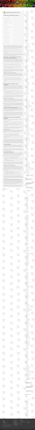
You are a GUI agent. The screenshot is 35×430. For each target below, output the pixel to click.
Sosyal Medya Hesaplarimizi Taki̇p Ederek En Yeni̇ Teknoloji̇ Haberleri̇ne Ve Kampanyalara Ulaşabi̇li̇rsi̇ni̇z (8, 22)
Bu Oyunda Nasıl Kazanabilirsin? (7, 36)
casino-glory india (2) (28, 107)
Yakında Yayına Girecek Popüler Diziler (7, 26)
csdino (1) (27, 109)
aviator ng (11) (27, 88)
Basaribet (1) (27, 91)
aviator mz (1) (27, 87)
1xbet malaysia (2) (27, 58)
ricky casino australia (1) (28, 156)
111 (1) (26, 38)
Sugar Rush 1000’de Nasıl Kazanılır (7, 32)
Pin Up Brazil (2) (27, 143)
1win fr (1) (27, 251)
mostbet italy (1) (27, 128)
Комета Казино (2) (27, 172)
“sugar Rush (5, 29)
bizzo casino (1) (27, 94)
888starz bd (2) (27, 71)
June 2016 (27, 210)
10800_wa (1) (27, 238)
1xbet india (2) (27, 55)
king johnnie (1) (27, 321)
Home (3, 2)
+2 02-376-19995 (16, 423)
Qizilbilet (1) (27, 355)
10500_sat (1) (27, 25)
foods (26, 398)
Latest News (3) (27, 322)
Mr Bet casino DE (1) (28, 336)
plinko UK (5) (27, 352)
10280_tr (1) (27, 21)
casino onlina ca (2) (27, 305)
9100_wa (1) (27, 72)
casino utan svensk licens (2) (28, 105)
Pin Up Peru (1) (27, 144)
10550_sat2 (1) (27, 233)
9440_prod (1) (27, 74)
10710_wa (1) (27, 236)
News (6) (27, 339)
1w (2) (26, 42)
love (26, 196)
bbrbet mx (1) (27, 93)
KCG (13, 429)
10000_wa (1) (27, 218)
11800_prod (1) (27, 40)
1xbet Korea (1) (27, 56)
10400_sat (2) (27, 24)
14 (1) (26, 41)
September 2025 (27, 199)
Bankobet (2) (27, 90)
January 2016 (27, 212)
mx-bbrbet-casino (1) (28, 338)
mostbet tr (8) (27, 335)
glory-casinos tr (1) (27, 318)
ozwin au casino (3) (27, 140)
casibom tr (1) (27, 302)
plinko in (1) (27, 351)
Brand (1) (27, 301)
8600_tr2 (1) (27, 70)
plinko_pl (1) (27, 353)
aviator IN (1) (27, 288)
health (32, 398)
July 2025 (27, 405)
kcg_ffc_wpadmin (7, 13)
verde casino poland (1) (28, 371)
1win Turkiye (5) (27, 254)
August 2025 (27, 404)
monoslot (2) (27, 126)
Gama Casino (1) (27, 316)
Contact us (28, 2)
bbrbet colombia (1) (27, 92)
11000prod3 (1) (27, 37)
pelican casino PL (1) (28, 141)
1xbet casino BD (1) (28, 54)
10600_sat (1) (27, 234)
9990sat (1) (27, 77)
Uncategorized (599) (28, 368)
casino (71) (27, 303)
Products (10, 2)
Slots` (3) (27, 158)
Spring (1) (27, 160)
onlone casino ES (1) (28, 139)
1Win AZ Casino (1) (27, 43)
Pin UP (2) (27, 142)
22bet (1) (27, 268)
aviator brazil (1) (27, 285)
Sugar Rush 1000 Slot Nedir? (6, 33)
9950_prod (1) (27, 75)
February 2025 (27, 410)
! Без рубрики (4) (27, 217)
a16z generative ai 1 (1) (28, 282)
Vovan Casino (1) (27, 373)
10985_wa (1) (27, 36)
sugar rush (11, 13)
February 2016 (27, 211)
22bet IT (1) (27, 270)
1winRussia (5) (27, 53)
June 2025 (27, 406)
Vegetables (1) (27, 369)
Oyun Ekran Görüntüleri (6, 31)
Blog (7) (26, 299)
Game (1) (27, 317)
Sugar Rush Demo (6, 39)
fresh (28, 398)
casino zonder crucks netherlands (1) (29, 106)
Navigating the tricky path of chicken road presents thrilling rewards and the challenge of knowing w (29, 183)
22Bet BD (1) (27, 269)
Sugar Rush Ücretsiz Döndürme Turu (7, 43)
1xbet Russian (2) (27, 265)
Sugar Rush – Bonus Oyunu (6, 35)
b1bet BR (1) (27, 89)
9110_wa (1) (27, 73)
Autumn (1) (27, 283)
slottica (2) (27, 159)
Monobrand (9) (27, 125)
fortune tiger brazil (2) (28, 110)
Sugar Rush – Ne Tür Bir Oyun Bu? (7, 20)
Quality (21, 2)
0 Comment (14, 13)
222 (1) (26, 267)
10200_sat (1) (27, 19)
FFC (7, 429)
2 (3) (26, 266)
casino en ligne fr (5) (28, 304)
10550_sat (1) (27, 232)
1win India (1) (27, 252)
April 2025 (27, 408)
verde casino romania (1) (28, 372)
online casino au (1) (27, 138)
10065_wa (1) (27, 220)
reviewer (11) (27, 155)
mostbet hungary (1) (28, 127)
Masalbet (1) (27, 121)
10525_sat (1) (27, 27)
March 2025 (27, 409)
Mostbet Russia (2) (27, 334)
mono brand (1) (27, 123)
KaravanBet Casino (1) (28, 319)
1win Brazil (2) (27, 249)
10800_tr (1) (27, 237)
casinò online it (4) (27, 104)
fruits (30, 398)
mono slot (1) (27, 124)
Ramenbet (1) (27, 356)
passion (28, 196)
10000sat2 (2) (27, 219)
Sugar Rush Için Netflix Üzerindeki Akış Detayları (8, 23)
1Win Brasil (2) (27, 248)
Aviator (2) (27, 284)
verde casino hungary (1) (28, 370)
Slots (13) (27, 157)
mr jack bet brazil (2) (28, 337)
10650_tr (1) (27, 235)
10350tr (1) (27, 23)
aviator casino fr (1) (28, 287)
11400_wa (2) (27, 39)
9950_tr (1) (27, 76)
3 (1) (26, 271)
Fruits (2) (27, 111)
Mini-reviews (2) (27, 122)
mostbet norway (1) (27, 333)
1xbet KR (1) (27, 57)
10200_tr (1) (27, 20)
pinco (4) (26, 145)
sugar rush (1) (27, 161)
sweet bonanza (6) (27, 162)
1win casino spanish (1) (28, 250)
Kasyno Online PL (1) (28, 320)
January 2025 (27, 208)
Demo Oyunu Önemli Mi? (6, 37)
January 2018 (27, 209)
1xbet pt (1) (27, 60)
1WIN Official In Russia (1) (28, 253)
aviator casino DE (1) (28, 286)
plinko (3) (27, 350)
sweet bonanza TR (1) (28, 367)
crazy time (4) (27, 108)
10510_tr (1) (27, 26)
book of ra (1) (27, 300)
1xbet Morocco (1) (27, 59)
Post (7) (26, 354)
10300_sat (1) (27, 22)
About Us (6, 2)
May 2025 (27, 407)
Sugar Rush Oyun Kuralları (6, 42)
